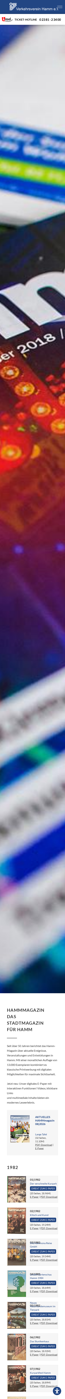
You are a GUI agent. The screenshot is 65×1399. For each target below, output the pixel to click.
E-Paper (39, 1148)
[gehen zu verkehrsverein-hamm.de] (33, 13)
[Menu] (59, 7)
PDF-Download (43, 1144)
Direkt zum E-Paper (43, 1188)
